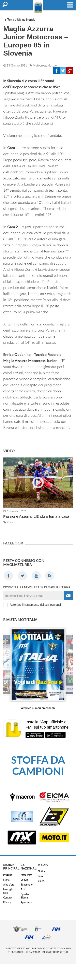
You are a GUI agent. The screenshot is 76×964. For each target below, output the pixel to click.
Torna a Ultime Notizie (21, 19)
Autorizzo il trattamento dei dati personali (35, 604)
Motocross (39, 65)
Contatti (7, 897)
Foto (40, 876)
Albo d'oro (8, 884)
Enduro (11, 522)
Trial (23, 889)
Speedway (26, 902)
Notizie (52, 65)
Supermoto (27, 884)
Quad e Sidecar (25, 896)
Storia (6, 880)
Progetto (7, 875)
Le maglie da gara (9, 891)
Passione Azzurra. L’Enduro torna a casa (36, 516)
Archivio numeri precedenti (38, 708)
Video (41, 881)
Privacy (7, 902)
